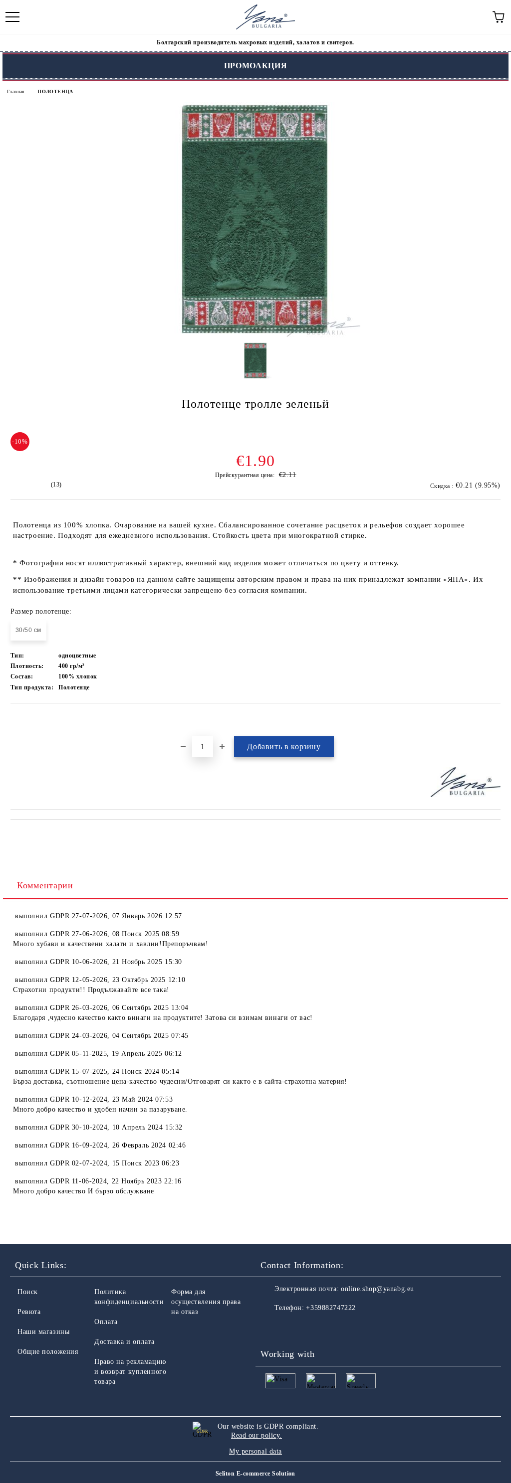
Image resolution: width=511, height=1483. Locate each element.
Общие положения (47, 1351)
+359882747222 (330, 1308)
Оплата (105, 1321)
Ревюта (28, 1312)
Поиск (27, 1292)
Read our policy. (256, 1435)
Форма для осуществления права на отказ (206, 1302)
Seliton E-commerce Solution (255, 1473)
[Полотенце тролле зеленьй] (255, 335)
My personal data (255, 1451)
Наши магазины (43, 1331)
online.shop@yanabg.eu (377, 1289)
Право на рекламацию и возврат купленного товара (130, 1371)
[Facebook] (273, 1328)
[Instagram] (295, 1328)
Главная (16, 91)
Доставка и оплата (124, 1341)
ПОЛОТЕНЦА (55, 91)
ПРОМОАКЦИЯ (255, 65)
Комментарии (45, 885)
